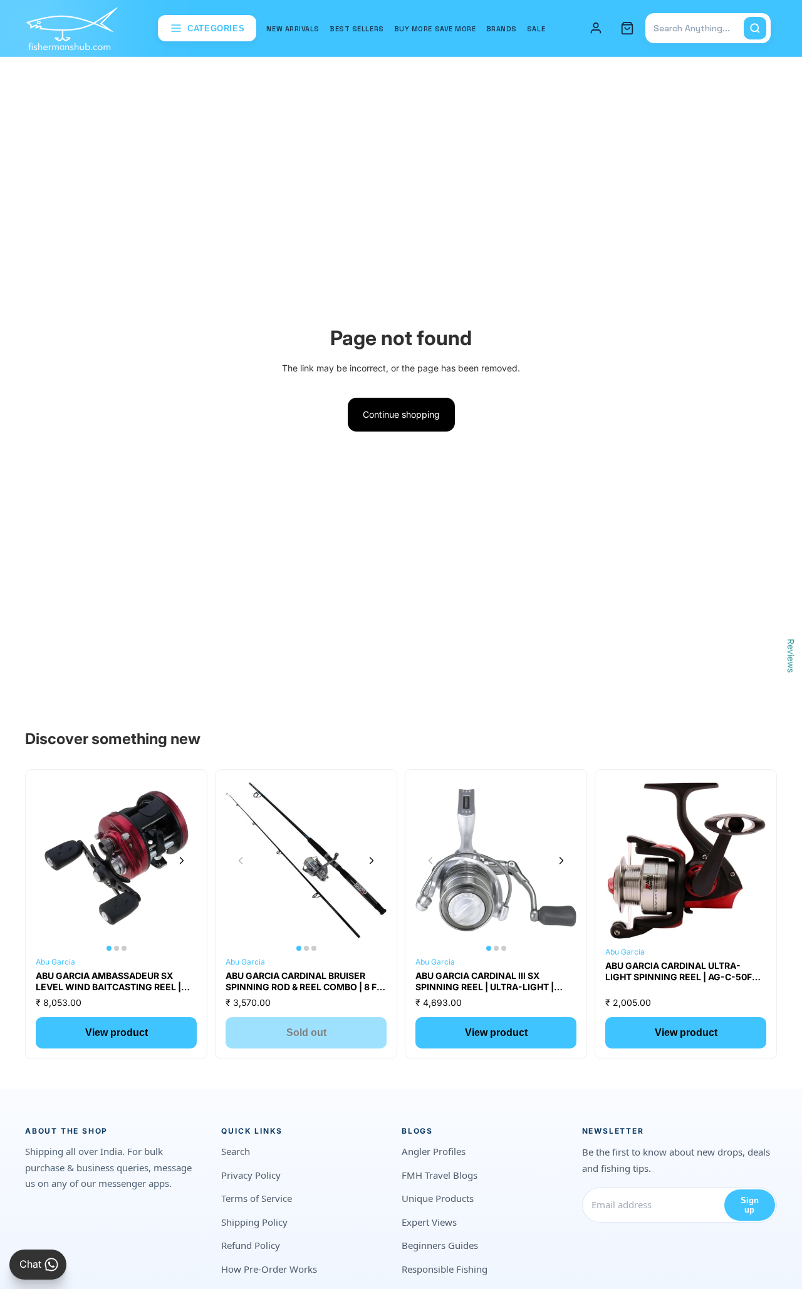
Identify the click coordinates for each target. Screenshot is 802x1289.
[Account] (596, 28)
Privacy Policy (251, 1175)
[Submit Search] (755, 28)
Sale (536, 28)
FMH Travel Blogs (439, 1175)
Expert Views (429, 1222)
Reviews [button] (791, 656)
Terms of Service (256, 1198)
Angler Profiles (434, 1151)
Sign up (750, 1205)
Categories (216, 28)
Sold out (306, 1032)
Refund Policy (250, 1245)
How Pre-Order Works (269, 1269)
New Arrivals (293, 28)
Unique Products (438, 1198)
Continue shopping (401, 414)
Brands (501, 28)
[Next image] (182, 861)
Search (235, 1151)
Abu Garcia (55, 961)
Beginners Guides (440, 1245)
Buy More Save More (435, 28)
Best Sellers (357, 28)
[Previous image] (51, 861)
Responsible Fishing (444, 1269)
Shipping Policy (254, 1222)
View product (116, 1032)
